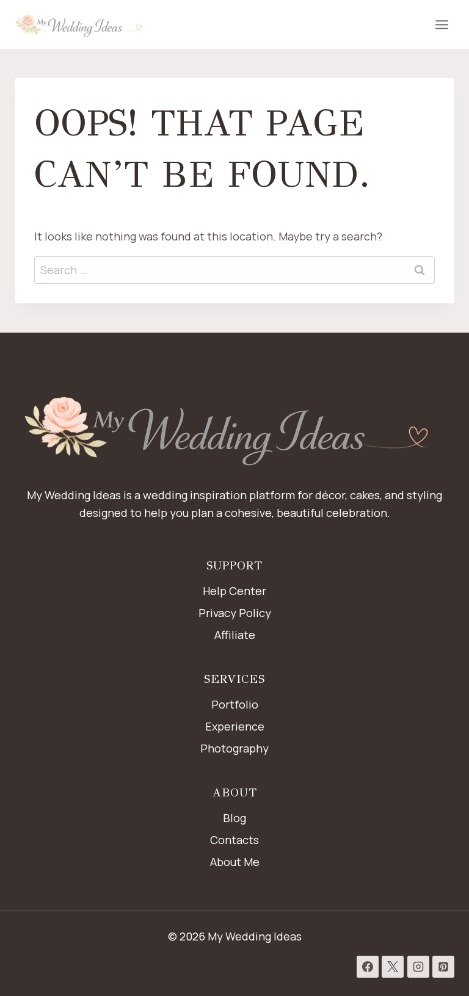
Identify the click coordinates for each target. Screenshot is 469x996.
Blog (234, 817)
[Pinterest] (443, 967)
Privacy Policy (234, 612)
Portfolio (234, 704)
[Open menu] (441, 24)
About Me (235, 861)
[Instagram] (418, 967)
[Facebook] (368, 967)
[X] (393, 967)
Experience (234, 726)
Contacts (234, 839)
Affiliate (234, 634)
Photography (234, 748)
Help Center (234, 590)
